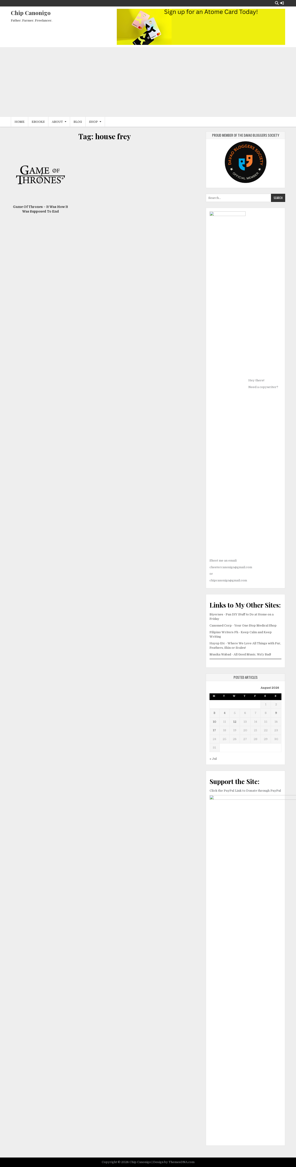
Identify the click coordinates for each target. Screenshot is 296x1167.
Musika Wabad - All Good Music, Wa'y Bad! (240, 654)
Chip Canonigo (31, 12)
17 (214, 730)
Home (20, 121)
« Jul (213, 758)
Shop (93, 121)
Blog (78, 121)
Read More (42, 177)
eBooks (38, 121)
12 (234, 721)
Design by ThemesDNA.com (173, 1162)
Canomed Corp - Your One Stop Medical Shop (243, 625)
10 (214, 721)
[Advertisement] (148, 82)
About (57, 121)
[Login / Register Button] (282, 3)
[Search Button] (277, 3)
